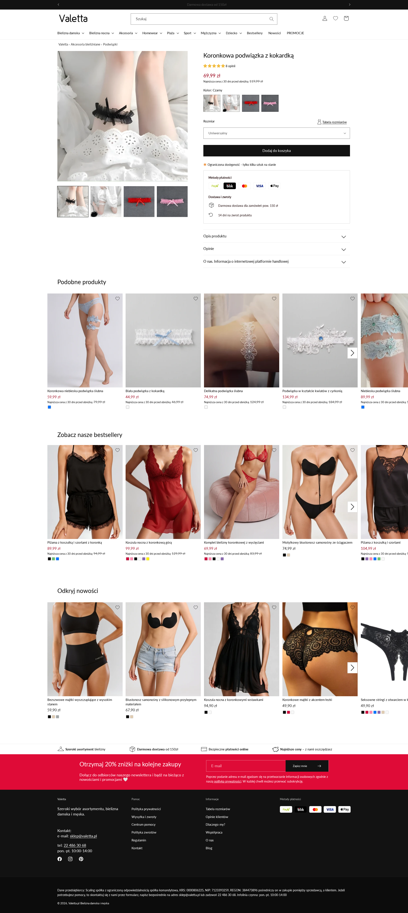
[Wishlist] (335, 18)
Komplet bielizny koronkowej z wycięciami (234, 542)
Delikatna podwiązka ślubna (223, 391)
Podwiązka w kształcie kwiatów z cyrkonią (312, 391)
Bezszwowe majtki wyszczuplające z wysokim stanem (79, 702)
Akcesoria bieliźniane (85, 44)
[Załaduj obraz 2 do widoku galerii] (106, 201)
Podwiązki (110, 44)
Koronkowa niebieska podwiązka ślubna (75, 391)
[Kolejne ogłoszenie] (349, 4)
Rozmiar (209, 121)
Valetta (63, 44)
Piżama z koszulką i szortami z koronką (74, 542)
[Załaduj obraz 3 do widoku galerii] (139, 201)
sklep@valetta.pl (83, 836)
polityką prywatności (227, 781)
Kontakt (137, 848)
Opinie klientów (217, 817)
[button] (70, 33)
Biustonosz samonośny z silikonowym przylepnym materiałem (161, 702)
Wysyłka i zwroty (144, 817)
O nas (210, 840)
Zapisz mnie (300, 766)
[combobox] (204, 19)
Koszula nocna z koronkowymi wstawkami (233, 700)
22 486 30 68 (75, 845)
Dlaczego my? (215, 824)
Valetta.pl (73, 903)
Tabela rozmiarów (334, 122)
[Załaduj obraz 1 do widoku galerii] (72, 201)
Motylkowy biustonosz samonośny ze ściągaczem (317, 542)
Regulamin (139, 840)
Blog (209, 848)
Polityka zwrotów (144, 832)
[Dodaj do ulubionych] (117, 298)
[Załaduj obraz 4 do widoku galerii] (172, 201)
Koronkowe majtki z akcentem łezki (307, 700)
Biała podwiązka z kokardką (145, 391)
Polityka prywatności (146, 809)
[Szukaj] (271, 19)
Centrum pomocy (144, 824)
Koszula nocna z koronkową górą (149, 542)
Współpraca (214, 832)
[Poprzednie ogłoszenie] (58, 4)
